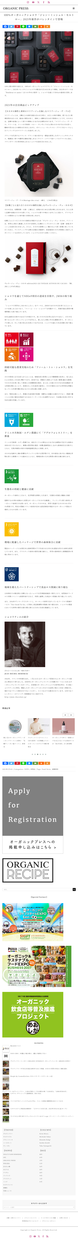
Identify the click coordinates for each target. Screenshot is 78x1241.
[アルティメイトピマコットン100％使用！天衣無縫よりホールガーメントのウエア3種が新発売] (14, 726)
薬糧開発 (55, 769)
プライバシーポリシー (49, 1221)
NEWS (26, 769)
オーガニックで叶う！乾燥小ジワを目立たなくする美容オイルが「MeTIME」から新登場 (39, 741)
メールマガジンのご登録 (48, 1218)
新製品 (33, 769)
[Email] (35, 26)
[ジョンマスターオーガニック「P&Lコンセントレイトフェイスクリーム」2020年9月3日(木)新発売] (63, 726)
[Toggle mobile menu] (74, 8)
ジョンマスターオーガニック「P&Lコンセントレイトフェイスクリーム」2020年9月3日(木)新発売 (63, 742)
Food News (46, 769)
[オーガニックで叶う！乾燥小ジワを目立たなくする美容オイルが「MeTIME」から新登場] (39, 726)
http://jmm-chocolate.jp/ (16, 697)
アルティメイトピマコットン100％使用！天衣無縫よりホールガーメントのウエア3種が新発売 (14, 742)
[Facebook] (5, 26)
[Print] (41, 26)
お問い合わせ (64, 1218)
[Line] (23, 26)
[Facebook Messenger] (29, 26)
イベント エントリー (30, 1218)
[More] (47, 26)
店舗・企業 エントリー (14, 1218)
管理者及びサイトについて (30, 1221)
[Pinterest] (17, 26)
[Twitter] (11, 26)
